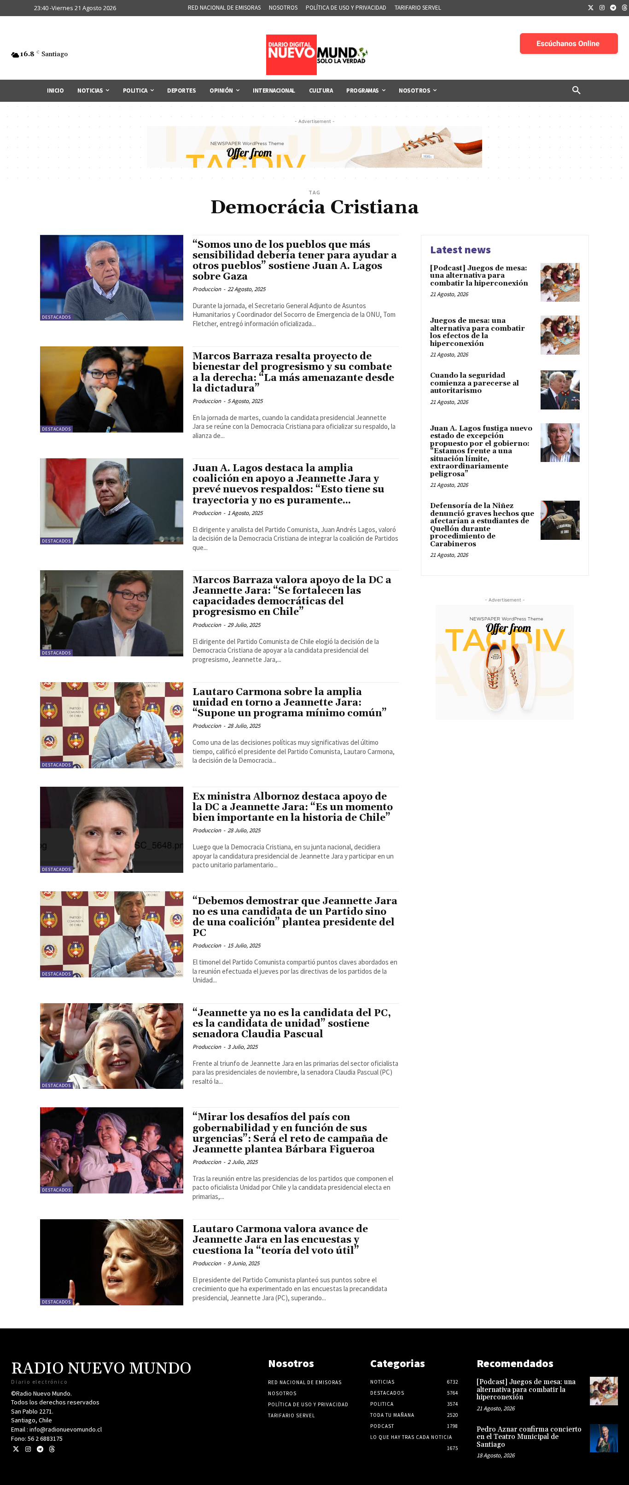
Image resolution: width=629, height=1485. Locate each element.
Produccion (206, 289)
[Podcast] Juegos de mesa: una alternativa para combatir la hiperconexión (479, 276)
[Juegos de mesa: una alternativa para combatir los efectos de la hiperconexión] (560, 335)
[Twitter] (590, 8)
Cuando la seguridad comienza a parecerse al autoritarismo (474, 383)
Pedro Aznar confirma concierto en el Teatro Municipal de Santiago (529, 1437)
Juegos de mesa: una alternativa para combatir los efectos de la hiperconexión (477, 332)
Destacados (56, 317)
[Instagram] (602, 8)
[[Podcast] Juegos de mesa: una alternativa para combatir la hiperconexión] (560, 282)
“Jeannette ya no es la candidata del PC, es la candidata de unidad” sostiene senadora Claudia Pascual (291, 1024)
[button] (576, 91)
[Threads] (52, 1449)
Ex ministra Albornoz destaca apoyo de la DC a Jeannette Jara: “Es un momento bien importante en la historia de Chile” (292, 807)
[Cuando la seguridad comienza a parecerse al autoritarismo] (560, 389)
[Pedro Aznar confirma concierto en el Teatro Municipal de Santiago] (604, 1438)
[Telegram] (613, 8)
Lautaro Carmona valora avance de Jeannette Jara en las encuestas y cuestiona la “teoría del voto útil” (280, 1240)
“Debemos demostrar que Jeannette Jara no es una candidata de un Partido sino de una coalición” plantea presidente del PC (294, 917)
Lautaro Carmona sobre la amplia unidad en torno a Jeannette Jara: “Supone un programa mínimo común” (289, 702)
